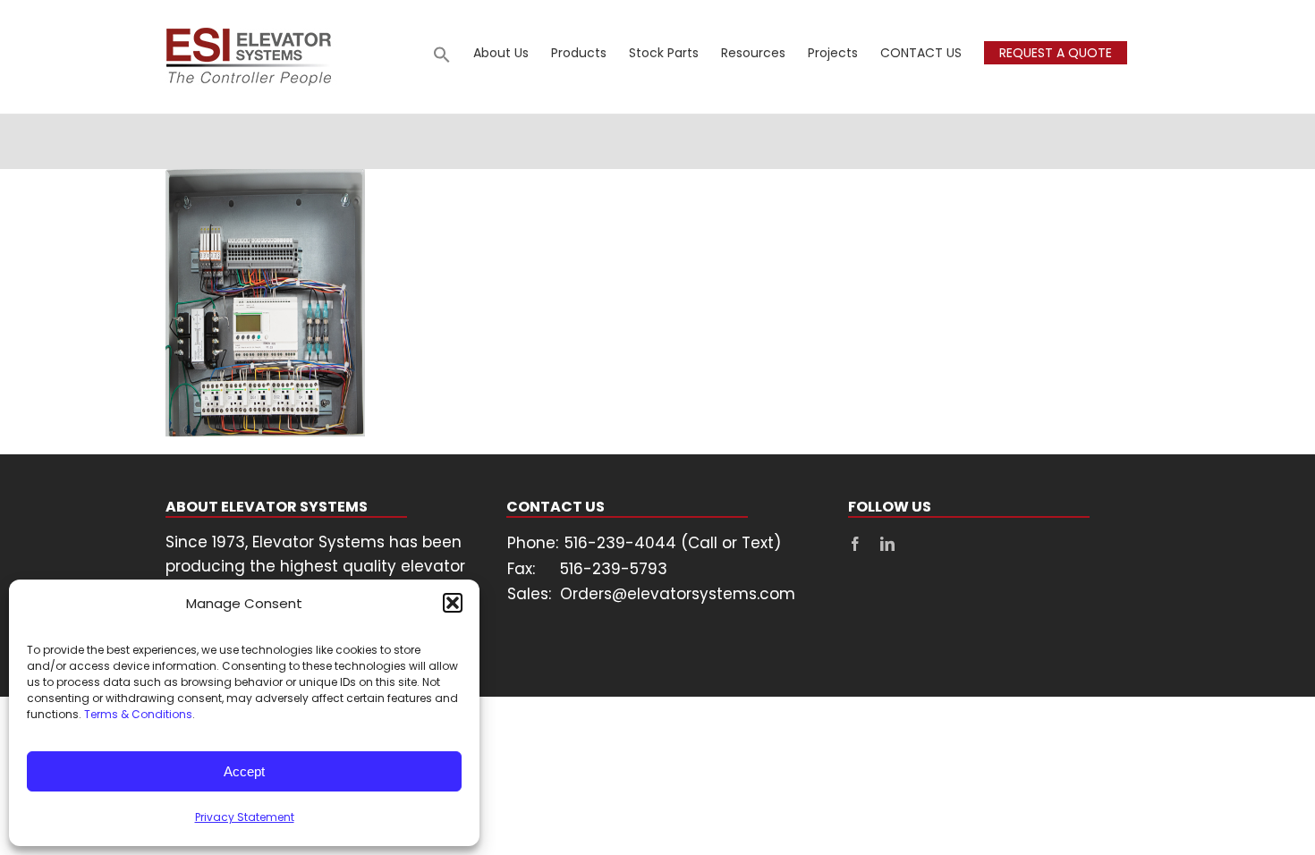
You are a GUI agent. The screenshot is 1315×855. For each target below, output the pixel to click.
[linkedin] (887, 544)
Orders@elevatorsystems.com (677, 594)
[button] (453, 603)
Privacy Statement (244, 817)
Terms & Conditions (138, 714)
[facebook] (855, 544)
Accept (244, 771)
